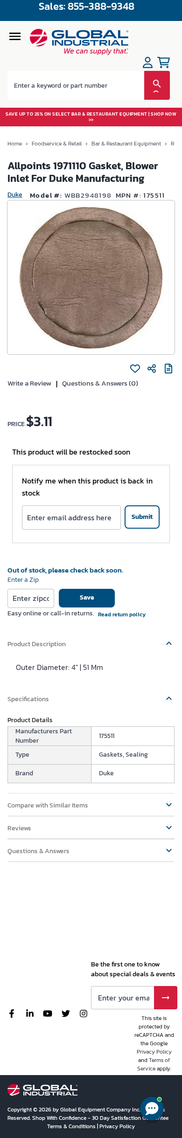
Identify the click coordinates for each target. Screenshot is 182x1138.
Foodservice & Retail (57, 143)
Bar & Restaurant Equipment (126, 143)
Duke (14, 195)
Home (14, 143)
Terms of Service (153, 1064)
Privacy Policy (154, 1052)
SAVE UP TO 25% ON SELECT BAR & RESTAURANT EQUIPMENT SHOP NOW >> (91, 116)
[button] (91, 640)
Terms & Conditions (72, 1126)
